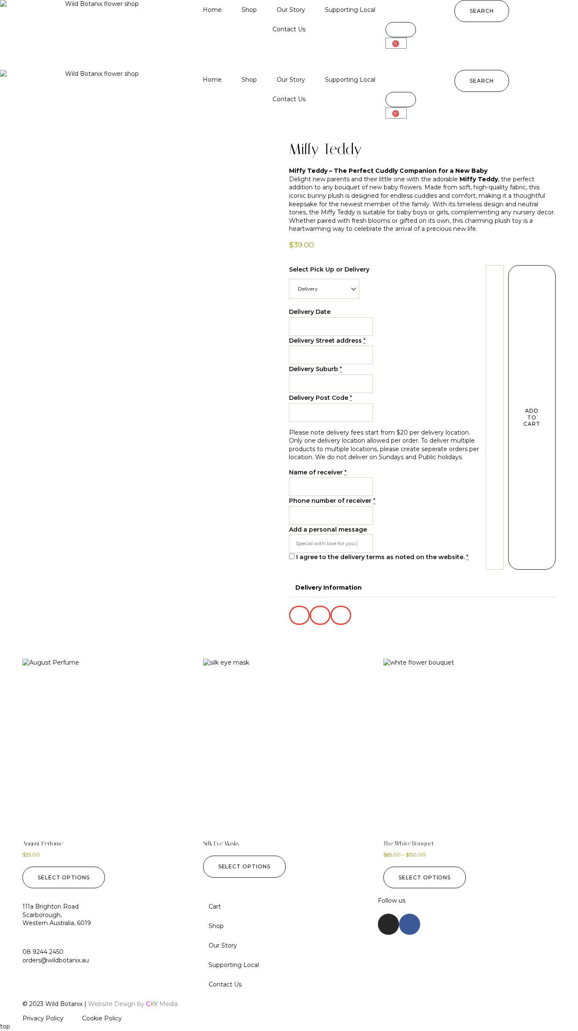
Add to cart (531, 417)
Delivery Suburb (313, 369)
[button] (481, 11)
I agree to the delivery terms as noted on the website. (380, 557)
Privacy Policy (42, 1018)
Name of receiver (316, 472)
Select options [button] (64, 877)
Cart (215, 906)
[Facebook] (409, 924)
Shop (249, 10)
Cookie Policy (102, 1018)
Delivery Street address (325, 340)
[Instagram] (388, 924)
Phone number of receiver (330, 500)
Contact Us (289, 29)
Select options (244, 866)
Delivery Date (309, 312)
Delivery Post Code (318, 398)
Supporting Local (350, 10)
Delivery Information (328, 587)
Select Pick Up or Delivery (329, 269)
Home (212, 10)
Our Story (291, 10)
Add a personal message (328, 529)
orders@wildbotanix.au (55, 960)
